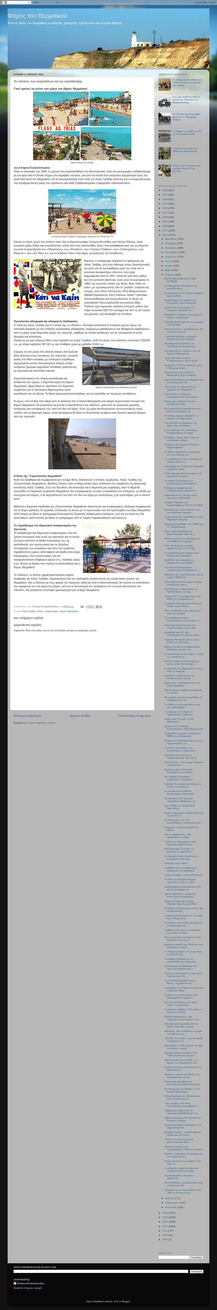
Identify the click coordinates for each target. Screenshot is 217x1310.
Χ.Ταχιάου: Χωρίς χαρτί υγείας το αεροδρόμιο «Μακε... (181, 438)
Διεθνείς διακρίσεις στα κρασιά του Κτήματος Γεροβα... (182, 1119)
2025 (165, 194)
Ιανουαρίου (171, 1207)
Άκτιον (40, 611)
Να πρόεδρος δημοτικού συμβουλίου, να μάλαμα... (179, 778)
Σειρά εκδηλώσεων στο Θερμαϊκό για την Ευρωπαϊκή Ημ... (183, 381)
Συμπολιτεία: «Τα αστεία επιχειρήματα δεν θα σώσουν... (182, 395)
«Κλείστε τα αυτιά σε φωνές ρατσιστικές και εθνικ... (178, 1140)
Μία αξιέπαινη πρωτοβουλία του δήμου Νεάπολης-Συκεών (181, 1025)
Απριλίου (170, 274)
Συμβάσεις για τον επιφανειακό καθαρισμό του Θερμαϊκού (180, 869)
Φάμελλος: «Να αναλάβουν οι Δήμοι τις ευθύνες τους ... (183, 1032)
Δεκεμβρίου (171, 239)
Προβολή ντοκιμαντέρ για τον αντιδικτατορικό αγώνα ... (179, 677)
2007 (165, 1239)
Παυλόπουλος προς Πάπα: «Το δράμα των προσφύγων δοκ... (181, 1061)
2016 (165, 235)
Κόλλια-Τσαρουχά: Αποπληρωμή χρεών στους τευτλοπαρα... (181, 662)
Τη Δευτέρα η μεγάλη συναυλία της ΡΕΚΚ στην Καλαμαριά (182, 734)
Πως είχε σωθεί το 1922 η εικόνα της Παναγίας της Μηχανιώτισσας (186, 100)
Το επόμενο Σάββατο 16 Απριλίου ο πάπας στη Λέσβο (183, 1010)
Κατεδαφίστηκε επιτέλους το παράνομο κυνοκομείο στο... (180, 345)
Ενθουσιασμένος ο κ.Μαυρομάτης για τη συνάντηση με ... (182, 1097)
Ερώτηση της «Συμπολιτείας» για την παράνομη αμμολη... (182, 511)
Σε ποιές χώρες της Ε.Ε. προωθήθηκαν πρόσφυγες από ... (183, 821)
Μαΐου (168, 270)
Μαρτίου (170, 1198)
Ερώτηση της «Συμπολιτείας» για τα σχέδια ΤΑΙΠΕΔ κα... (183, 576)
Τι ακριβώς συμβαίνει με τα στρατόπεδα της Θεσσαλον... (181, 960)
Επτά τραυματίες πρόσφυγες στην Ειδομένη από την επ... (182, 938)
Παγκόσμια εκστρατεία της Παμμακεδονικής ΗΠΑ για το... (181, 756)
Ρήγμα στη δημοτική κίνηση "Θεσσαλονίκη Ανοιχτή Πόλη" (181, 902)
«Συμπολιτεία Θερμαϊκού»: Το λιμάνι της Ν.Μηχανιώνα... (183, 917)
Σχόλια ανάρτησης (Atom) (41, 723)
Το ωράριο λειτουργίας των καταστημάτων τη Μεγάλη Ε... (181, 482)
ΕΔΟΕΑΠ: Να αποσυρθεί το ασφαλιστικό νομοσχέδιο (179, 561)
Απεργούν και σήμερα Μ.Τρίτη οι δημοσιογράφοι (181, 446)
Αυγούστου (171, 256)
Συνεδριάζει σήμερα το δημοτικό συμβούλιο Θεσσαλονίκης (181, 1169)
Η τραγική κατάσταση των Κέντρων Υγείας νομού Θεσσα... (183, 604)
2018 (165, 226)
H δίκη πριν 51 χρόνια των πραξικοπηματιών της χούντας (186, 168)
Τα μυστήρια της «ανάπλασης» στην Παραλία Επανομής (183, 518)
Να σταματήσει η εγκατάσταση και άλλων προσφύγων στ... (182, 410)
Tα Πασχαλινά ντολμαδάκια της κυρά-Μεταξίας (180, 287)
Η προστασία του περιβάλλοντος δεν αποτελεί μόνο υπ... (183, 330)
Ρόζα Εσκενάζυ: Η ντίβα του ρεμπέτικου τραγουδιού (179, 850)
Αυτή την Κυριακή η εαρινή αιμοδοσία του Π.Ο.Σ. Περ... (180, 547)
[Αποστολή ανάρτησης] (81, 606)
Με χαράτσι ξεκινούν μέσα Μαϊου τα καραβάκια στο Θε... (183, 698)
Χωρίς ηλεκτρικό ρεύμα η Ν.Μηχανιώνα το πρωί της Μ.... (182, 359)
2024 (165, 199)
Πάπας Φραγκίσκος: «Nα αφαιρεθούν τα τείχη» (177, 835)
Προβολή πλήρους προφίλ (28, 1288)
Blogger (126, 1301)
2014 (165, 1217)
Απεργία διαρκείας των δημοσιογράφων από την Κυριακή (183, 503)
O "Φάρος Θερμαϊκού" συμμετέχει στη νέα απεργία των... (182, 453)
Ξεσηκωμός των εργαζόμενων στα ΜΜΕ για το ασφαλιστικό (182, 597)
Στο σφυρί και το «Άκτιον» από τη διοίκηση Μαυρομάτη (182, 352)
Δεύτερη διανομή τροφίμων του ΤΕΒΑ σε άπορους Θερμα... (180, 1054)
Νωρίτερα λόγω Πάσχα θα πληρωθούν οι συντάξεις (178, 771)
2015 (165, 1213)
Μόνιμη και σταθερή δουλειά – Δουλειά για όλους (180, 402)
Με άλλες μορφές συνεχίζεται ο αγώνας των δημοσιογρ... (180, 417)
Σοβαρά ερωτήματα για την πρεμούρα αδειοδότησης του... (182, 1111)
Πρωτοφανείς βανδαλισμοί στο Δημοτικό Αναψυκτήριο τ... (180, 967)
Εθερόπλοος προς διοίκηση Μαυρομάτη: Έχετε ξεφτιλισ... (181, 373)
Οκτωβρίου (171, 248)
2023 (165, 203)
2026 (165, 190)
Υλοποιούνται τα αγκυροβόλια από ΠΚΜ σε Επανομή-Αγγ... (182, 1191)
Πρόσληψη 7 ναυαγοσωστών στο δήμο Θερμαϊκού (182, 684)
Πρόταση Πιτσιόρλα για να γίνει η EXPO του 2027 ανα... (181, 641)
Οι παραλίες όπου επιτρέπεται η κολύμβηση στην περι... (181, 857)
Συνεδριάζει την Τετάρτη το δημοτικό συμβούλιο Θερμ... (183, 467)
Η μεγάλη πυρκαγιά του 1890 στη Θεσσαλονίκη (184, 149)
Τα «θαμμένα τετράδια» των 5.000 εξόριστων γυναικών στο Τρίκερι (187, 82)
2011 (165, 1230)
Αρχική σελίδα (80, 716)
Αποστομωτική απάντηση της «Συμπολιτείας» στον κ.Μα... (180, 626)
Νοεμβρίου (171, 243)
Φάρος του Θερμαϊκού (37, 15)
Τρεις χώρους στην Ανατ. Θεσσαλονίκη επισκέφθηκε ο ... (182, 1104)
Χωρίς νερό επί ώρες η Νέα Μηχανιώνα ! (178, 720)
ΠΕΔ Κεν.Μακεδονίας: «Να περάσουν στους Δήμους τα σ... (182, 1018)
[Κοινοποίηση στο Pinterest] (100, 606)
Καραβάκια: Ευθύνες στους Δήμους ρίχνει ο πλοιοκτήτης (183, 316)
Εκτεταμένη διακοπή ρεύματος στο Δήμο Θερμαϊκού (182, 1126)
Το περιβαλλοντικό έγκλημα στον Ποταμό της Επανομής (181, 554)
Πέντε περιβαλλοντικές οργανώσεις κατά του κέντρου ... (182, 612)
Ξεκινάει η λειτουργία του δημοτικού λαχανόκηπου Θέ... (183, 974)
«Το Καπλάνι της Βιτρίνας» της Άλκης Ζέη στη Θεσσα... (180, 424)
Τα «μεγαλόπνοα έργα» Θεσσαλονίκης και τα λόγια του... (183, 619)
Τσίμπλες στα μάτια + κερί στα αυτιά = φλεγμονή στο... (183, 1039)
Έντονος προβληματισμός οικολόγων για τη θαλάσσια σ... (182, 568)
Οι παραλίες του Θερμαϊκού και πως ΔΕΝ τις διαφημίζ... (183, 669)
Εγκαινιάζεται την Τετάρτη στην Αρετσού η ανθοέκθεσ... (180, 496)
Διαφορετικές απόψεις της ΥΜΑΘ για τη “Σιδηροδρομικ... (183, 525)
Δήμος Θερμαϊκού (69, 611)
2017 (165, 230)
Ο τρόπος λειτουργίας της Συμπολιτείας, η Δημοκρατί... (180, 749)
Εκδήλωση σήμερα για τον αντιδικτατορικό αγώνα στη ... (181, 489)
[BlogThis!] (91, 606)
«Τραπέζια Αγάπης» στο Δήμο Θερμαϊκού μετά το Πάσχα (180, 337)
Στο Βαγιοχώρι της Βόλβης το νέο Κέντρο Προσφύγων (182, 1090)
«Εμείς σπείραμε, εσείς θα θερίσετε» (183, 875)
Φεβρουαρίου (172, 1202)
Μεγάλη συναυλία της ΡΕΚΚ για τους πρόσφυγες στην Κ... (183, 946)
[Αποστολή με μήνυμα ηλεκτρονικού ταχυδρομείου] (88, 606)
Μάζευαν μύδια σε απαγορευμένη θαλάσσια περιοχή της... (182, 648)
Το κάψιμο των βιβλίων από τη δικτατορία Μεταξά (187, 132)
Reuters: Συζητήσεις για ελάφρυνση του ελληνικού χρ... (183, 1155)
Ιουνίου (169, 265)
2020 (165, 217)
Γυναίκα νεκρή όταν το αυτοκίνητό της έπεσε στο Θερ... (182, 931)
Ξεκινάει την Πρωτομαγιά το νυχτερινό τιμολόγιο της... (179, 309)
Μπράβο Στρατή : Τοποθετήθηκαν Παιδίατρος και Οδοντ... (182, 1133)
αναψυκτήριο (51, 611)
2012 (165, 1226)
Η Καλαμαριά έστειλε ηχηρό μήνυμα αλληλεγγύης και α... (183, 583)
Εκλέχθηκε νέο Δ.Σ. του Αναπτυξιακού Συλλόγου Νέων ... (183, 633)
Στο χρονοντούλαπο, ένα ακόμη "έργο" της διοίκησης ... (181, 1003)
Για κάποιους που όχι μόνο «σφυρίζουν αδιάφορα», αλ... (180, 799)
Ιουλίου (169, 261)
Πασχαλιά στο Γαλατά (175, 863)
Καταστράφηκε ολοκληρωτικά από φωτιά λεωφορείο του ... (182, 888)
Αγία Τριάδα (29, 611)
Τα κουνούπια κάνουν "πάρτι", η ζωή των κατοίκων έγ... (183, 655)
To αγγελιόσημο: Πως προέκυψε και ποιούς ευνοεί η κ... (183, 460)
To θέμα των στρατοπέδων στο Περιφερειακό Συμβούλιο (181, 996)
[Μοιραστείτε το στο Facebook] (97, 606)
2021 (165, 212)
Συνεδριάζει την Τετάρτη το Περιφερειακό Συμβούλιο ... (179, 713)
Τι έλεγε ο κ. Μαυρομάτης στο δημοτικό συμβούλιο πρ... (180, 843)
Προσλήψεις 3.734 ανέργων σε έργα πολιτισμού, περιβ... (183, 1047)
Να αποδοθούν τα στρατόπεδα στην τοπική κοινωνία (183, 1184)
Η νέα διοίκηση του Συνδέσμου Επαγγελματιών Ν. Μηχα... (180, 431)
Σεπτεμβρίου (172, 252)
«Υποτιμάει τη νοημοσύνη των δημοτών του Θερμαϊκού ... (180, 388)
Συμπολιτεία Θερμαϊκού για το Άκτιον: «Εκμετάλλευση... (180, 982)
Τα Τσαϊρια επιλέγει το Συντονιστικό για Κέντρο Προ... (183, 953)
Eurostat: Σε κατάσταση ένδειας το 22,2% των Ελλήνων (182, 785)
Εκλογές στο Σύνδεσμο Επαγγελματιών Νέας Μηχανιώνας (183, 727)
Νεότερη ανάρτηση (27, 716)
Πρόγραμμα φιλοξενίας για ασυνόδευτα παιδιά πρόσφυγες (182, 1083)
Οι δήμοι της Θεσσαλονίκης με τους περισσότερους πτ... (183, 742)
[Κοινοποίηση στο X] (94, 606)
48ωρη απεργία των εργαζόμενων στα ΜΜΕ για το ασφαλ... (182, 540)
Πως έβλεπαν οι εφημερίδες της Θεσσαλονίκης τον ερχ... (181, 590)
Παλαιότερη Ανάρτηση (135, 716)
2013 (165, 1221)
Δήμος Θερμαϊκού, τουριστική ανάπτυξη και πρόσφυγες (180, 895)
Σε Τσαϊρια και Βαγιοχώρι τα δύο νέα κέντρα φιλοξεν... (183, 909)
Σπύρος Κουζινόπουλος (30, 1283)
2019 (165, 221)
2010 (165, 1235)
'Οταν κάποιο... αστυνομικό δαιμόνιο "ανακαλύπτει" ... (183, 763)
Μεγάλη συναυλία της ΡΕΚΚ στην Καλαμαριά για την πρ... (182, 1075)
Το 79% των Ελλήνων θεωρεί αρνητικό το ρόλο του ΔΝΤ (179, 880)
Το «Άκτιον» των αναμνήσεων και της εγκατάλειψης (182, 706)
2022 (165, 208)
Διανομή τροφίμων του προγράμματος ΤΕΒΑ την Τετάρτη (183, 1148)
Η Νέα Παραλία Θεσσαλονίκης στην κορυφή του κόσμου (183, 474)
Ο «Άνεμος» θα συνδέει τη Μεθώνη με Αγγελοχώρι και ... (183, 924)
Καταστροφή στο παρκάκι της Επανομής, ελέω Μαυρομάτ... (181, 301)
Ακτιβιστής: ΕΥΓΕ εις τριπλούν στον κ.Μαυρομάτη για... (183, 366)
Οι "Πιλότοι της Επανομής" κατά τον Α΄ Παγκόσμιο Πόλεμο (186, 117)
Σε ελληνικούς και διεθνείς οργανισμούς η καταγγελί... (179, 792)
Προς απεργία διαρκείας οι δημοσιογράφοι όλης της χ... (180, 532)
